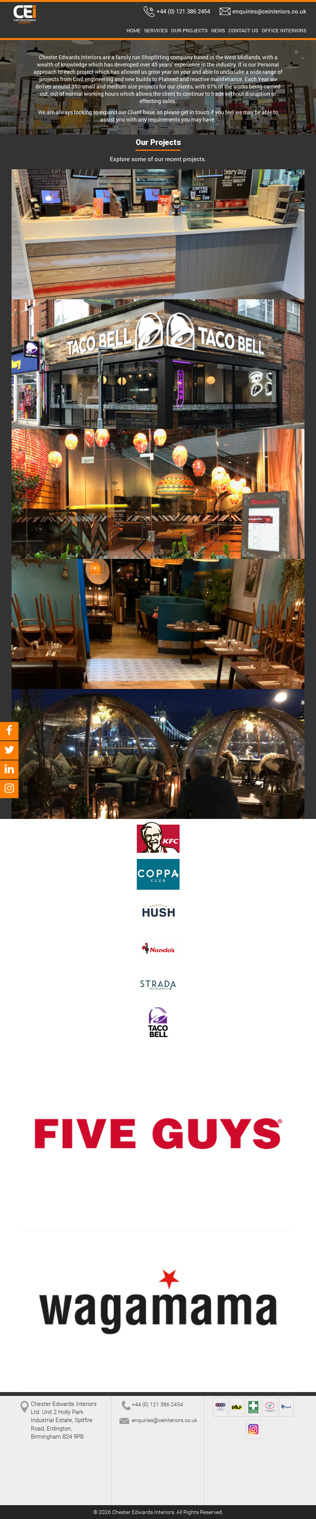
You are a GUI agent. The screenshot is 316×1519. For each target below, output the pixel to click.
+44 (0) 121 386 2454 (183, 11)
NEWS (218, 30)
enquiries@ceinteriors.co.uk (269, 11)
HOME (133, 30)
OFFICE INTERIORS (284, 30)
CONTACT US (243, 30)
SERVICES (156, 30)
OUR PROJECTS (189, 30)
